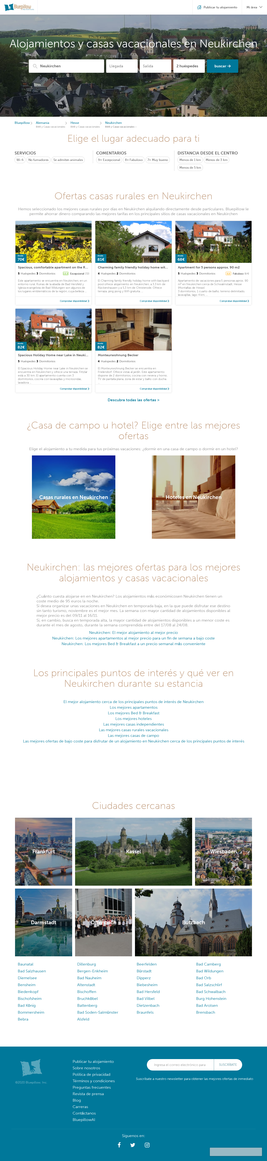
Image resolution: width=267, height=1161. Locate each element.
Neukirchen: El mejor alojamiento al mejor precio (133, 632)
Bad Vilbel (146, 998)
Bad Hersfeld (148, 991)
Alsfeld (83, 1019)
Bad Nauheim (89, 977)
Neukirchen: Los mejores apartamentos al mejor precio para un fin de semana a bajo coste (133, 638)
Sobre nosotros (86, 1068)
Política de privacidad (91, 1074)
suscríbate (228, 1065)
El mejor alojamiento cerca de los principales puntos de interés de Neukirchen (133, 701)
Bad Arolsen (207, 1005)
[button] (119, 1145)
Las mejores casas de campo (133, 735)
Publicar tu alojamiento (93, 1061)
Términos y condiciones (94, 1080)
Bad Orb (203, 977)
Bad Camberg (208, 964)
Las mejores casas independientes (133, 724)
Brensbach (205, 1012)
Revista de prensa (88, 1093)
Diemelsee (27, 977)
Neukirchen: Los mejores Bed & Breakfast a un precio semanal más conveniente (133, 643)
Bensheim (26, 984)
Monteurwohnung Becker (118, 355)
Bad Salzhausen (32, 971)
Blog (77, 1100)
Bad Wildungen (209, 971)
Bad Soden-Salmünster (97, 1012)
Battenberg (87, 1005)
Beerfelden (147, 964)
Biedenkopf (28, 991)
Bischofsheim (30, 998)
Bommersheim (31, 1012)
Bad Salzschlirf (209, 984)
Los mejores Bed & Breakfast (133, 713)
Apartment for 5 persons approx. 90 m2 (209, 267)
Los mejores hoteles (133, 718)
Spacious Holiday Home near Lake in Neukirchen (56, 355)
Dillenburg (86, 964)
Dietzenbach (148, 1005)
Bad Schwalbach (210, 991)
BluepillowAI (84, 1119)
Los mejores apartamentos (133, 707)
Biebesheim (147, 984)
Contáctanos (84, 1113)
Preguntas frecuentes (92, 1087)
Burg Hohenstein (211, 998)
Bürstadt (144, 971)
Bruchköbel (87, 998)
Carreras (80, 1106)
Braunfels (145, 1012)
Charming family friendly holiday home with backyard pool (144, 267)
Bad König (27, 1005)
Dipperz (144, 977)
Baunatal (25, 964)
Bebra (23, 1019)
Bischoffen (86, 991)
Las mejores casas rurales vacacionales (133, 729)
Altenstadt (86, 984)
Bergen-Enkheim (92, 971)
